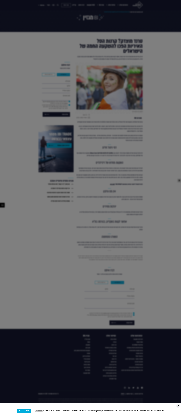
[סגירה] (178, 406)
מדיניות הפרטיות (39, 411)
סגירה (27, 411)
